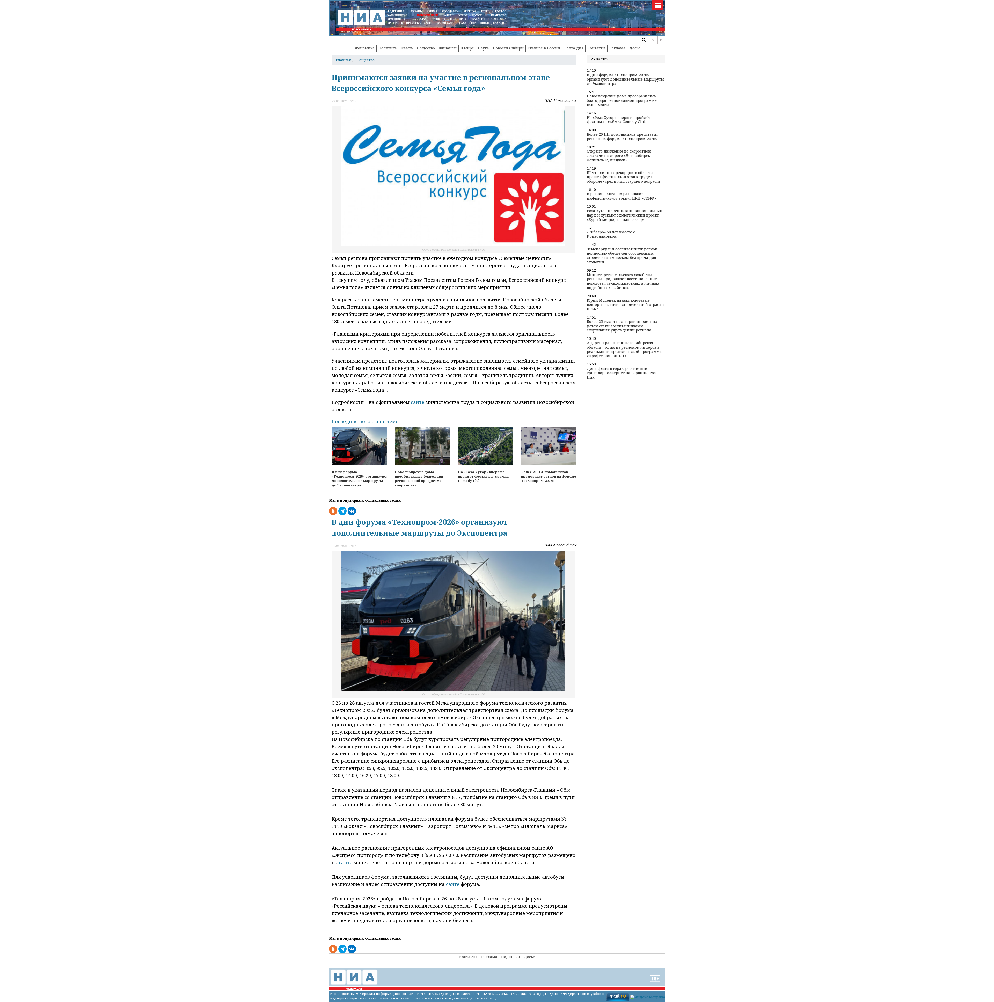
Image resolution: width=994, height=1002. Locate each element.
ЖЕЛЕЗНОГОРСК (455, 19)
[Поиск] (644, 40)
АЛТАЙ (449, 15)
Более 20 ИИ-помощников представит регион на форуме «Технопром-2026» (622, 136)
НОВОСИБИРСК (427, 15)
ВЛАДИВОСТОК (429, 19)
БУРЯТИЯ (428, 22)
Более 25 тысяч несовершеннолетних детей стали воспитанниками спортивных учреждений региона (622, 326)
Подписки (510, 956)
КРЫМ (462, 15)
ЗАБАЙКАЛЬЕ (446, 22)
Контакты (596, 48)
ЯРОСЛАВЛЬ (450, 11)
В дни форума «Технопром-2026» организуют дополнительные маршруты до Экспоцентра (625, 79)
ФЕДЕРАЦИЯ (395, 11)
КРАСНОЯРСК (396, 19)
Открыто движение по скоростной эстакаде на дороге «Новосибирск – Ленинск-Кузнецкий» (620, 155)
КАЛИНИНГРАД (397, 15)
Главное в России (544, 48)
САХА (462, 22)
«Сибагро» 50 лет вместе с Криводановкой (611, 234)
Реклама (617, 48)
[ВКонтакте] (661, 40)
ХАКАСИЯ (478, 19)
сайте (418, 402)
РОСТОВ (500, 11)
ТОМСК (477, 15)
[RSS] (652, 40)
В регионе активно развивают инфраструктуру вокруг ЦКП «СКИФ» (621, 196)
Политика (387, 48)
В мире (467, 48)
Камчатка (498, 19)
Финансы (448, 48)
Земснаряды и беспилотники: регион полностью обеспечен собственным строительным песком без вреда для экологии (622, 255)
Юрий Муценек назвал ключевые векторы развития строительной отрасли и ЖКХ (625, 304)
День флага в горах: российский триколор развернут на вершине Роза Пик (622, 372)
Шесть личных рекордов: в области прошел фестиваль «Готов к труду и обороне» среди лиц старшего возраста (623, 177)
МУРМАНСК (395, 22)
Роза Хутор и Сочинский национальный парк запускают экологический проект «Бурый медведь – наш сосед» (624, 215)
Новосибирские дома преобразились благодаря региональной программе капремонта (622, 100)
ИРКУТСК (412, 22)
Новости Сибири (508, 48)
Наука (483, 48)
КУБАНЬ (416, 11)
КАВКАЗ (432, 11)
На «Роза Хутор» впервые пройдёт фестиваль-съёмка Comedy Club (618, 120)
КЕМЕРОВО (498, 15)
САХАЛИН (499, 22)
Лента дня (573, 48)
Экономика (364, 48)
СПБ (413, 19)
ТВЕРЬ (485, 11)
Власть (407, 48)
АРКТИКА (469, 11)
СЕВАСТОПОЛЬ (479, 22)
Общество (426, 48)
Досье (634, 48)
